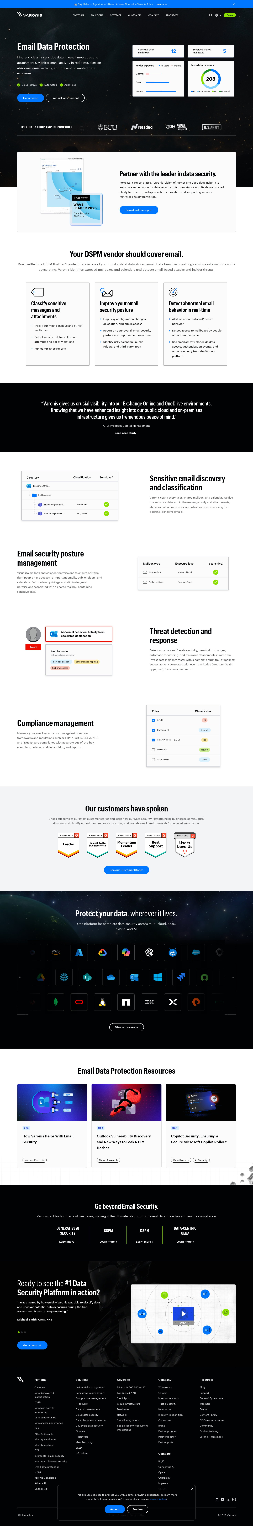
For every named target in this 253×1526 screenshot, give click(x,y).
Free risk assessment (65, 97)
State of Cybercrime (211, 1398)
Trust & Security (167, 1403)
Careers (162, 1392)
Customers (134, 15)
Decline (138, 1509)
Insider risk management (90, 1387)
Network (121, 1414)
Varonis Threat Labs (211, 1436)
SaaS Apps (123, 1398)
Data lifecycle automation (91, 1420)
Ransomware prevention (90, 1392)
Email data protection (47, 1466)
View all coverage (126, 1027)
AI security (82, 1403)
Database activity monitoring (44, 1409)
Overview (39, 1387)
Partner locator (167, 1436)
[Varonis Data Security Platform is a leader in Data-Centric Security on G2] (97, 856)
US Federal (82, 1453)
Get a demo (30, 97)
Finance (80, 1431)
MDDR (37, 1472)
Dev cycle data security (89, 1425)
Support (204, 1392)
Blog (202, 1387)
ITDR (37, 1450)
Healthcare (82, 1436)
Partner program (167, 1431)
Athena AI (40, 1483)
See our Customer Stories (126, 869)
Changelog (40, 1488)
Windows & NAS (126, 1392)
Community (206, 1425)
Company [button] (153, 15)
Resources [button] (172, 15)
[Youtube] (222, 1500)
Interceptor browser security (50, 1461)
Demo (230, 15)
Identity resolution (45, 1439)
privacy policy (158, 1498)
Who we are (165, 1387)
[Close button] (234, 4)
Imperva (163, 1483)
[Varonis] (29, 15)
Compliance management (91, 1398)
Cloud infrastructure (128, 1403)
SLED (79, 1447)
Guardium (164, 1477)
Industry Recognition (170, 1414)
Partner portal (166, 1442)
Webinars (205, 1403)
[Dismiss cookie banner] (192, 1489)
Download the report (138, 210)
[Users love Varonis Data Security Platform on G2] (185, 856)
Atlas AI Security (44, 1433)
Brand (161, 1425)
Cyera (161, 1472)
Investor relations (168, 1398)
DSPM (37, 1402)
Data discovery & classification (44, 1394)
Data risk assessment (88, 1409)
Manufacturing (84, 1442)
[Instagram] (234, 1500)
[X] (228, 1500)
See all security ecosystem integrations (132, 1427)
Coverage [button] (115, 15)
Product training (209, 1431)
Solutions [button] (97, 15)
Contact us (164, 1420)
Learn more (161, 4)
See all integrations (128, 1420)
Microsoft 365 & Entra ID (131, 1387)
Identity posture (43, 1444)
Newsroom (164, 1409)
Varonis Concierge (45, 1477)
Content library (208, 1414)
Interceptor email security (49, 1455)
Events (203, 1409)
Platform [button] (78, 15)
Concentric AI (166, 1466)
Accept (114, 1509)
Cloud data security (87, 1414)
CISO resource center (212, 1420)
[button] (19, 1332)
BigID (161, 1461)
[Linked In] (216, 1500)
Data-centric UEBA (45, 1417)
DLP (36, 1428)
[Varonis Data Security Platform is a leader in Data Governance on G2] (126, 856)
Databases (123, 1409)
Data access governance (48, 1422)
